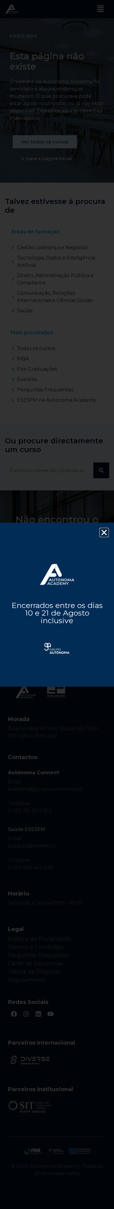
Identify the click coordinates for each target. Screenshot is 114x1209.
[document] (57, 604)
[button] (104, 532)
